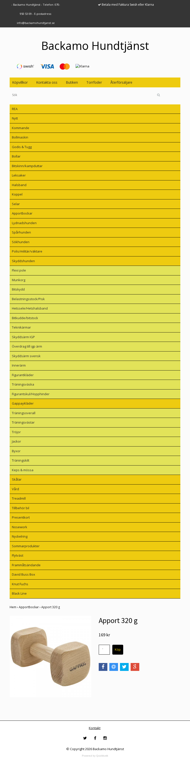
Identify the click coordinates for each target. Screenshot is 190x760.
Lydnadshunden (24, 223)
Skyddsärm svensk (26, 356)
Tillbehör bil (20, 508)
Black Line (19, 593)
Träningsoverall (23, 413)
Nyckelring (19, 536)
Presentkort (21, 517)
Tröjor (16, 432)
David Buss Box (23, 574)
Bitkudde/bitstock (25, 318)
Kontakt (94, 728)
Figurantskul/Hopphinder (30, 394)
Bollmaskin (20, 137)
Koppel (17, 194)
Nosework (19, 527)
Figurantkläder (23, 375)
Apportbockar (22, 213)
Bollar (16, 156)
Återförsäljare (121, 82)
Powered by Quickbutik (95, 755)
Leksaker (19, 175)
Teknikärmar (21, 327)
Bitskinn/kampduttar (27, 166)
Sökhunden (20, 242)
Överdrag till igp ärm (27, 346)
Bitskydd (18, 289)
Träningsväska (23, 384)
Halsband (19, 185)
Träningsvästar (23, 422)
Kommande (20, 128)
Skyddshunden (23, 261)
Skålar (17, 479)
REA (15, 109)
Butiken (72, 82)
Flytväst (17, 555)
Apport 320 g (51, 607)
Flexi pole (19, 270)
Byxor (16, 451)
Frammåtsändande (26, 565)
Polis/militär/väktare (27, 251)
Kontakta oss (46, 82)
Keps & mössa (22, 470)
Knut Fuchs (20, 584)
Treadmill (19, 498)
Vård (15, 489)
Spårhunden (21, 232)
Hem (14, 607)
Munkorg (18, 280)
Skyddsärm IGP (23, 337)
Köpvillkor (20, 82)
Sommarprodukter (26, 546)
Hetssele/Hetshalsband (30, 308)
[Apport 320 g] (50, 656)
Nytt (15, 118)
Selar (16, 204)
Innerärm (19, 365)
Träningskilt (20, 460)
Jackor (16, 441)
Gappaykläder (23, 403)
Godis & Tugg (22, 147)
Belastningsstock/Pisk (28, 299)
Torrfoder (94, 82)
